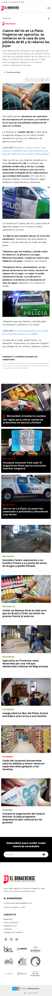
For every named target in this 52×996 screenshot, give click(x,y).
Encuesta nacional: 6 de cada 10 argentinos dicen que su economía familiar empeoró (24, 465)
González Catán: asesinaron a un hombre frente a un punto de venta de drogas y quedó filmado (24, 563)
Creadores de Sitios (32, 993)
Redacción (8, 919)
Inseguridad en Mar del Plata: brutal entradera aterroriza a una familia (25, 715)
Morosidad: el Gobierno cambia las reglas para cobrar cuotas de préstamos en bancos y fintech (24, 419)
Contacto (8, 929)
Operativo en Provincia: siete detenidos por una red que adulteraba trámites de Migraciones (25, 663)
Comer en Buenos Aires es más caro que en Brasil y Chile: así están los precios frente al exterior (24, 613)
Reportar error (10, 926)
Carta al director (11, 922)
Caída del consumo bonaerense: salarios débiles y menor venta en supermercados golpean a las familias (23, 765)
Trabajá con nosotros (13, 932)
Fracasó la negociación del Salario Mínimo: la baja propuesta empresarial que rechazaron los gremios (23, 818)
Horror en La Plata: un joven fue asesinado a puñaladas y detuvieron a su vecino (25, 511)
